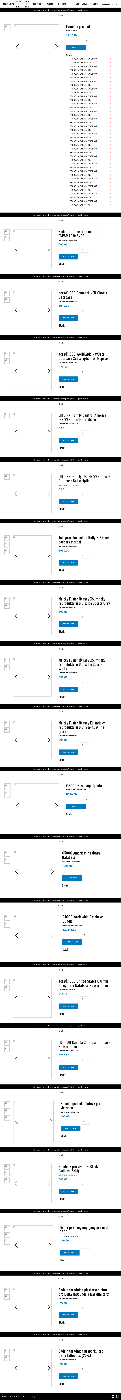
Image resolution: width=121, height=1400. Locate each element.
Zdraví (85, 4)
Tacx (77, 4)
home (60, 15)
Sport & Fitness (18, 4)
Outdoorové (61, 4)
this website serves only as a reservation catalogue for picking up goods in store (60, 10)
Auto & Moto (26, 4)
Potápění (94, 4)
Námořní (49, 4)
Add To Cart (76, 47)
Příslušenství (37, 4)
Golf (70, 4)
